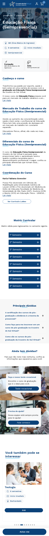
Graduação (8, 15)
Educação (20, 15)
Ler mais (7, 100)
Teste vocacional (23, 388)
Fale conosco (23, 422)
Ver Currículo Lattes (17, 201)
